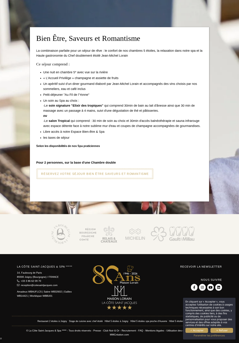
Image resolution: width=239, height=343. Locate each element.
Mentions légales (154, 330)
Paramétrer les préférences (209, 335)
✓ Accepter (196, 330)
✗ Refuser (222, 330)
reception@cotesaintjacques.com (38, 285)
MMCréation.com (119, 334)
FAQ (140, 330)
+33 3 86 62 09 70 (30, 281)
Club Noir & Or (111, 330)
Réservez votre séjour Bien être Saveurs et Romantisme (95, 173)
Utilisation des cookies (178, 330)
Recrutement (129, 330)
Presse (97, 330)
